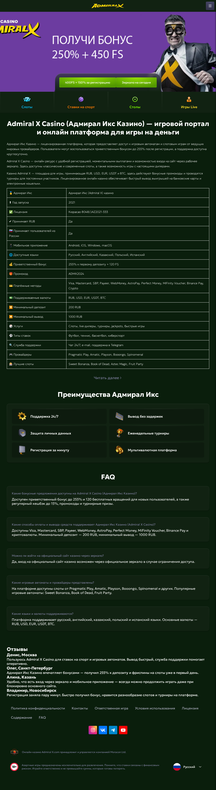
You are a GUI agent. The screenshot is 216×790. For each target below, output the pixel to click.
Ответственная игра (111, 708)
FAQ (42, 717)
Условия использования (155, 708)
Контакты (80, 708)
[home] (108, 5)
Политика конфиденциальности (38, 708)
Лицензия (190, 708)
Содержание (21, 717)
